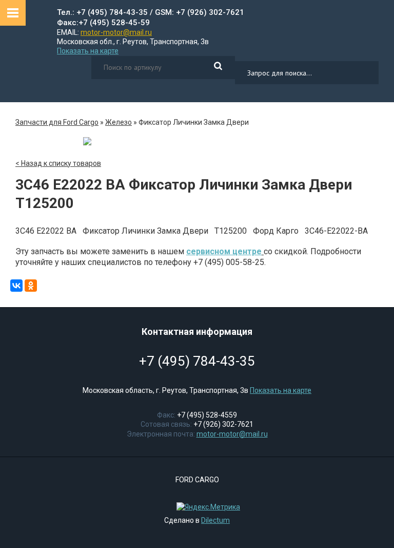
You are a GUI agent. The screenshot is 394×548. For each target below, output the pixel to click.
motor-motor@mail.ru (116, 32)
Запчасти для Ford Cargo (56, 122)
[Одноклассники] (31, 285)
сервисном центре (224, 251)
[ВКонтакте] (16, 285)
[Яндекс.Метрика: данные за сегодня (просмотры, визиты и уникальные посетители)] (205, 507)
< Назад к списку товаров (58, 163)
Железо (118, 122)
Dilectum (215, 520)
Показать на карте (88, 51)
